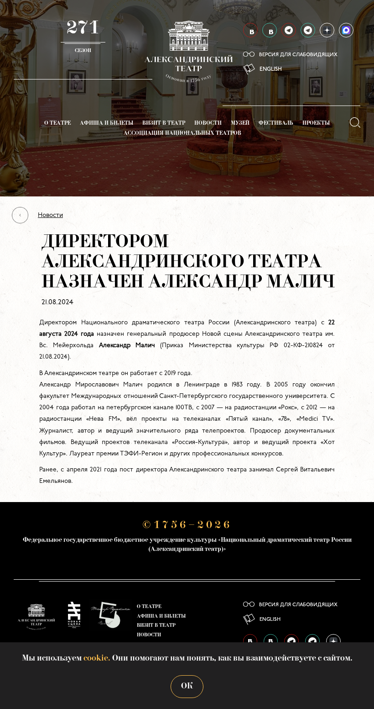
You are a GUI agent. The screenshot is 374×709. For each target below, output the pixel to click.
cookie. (96, 658)
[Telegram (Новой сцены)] (308, 30)
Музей (240, 123)
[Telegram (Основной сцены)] (288, 30)
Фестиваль (276, 123)
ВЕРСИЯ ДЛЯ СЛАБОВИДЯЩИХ (298, 55)
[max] (346, 30)
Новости (208, 123)
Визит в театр (163, 123)
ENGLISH (271, 69)
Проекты (316, 123)
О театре (57, 123)
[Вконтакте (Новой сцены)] (269, 30)
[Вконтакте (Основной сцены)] (250, 30)
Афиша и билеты (106, 123)
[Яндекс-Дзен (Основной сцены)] (327, 30)
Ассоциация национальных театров (182, 133)
